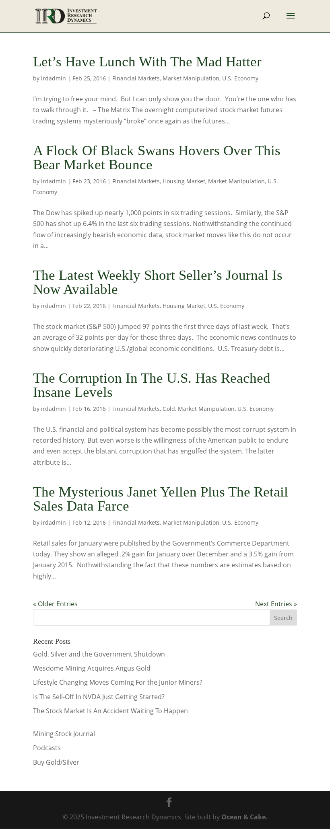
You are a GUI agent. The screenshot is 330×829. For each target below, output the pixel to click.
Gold (169, 408)
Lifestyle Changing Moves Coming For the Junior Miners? (117, 682)
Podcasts (47, 747)
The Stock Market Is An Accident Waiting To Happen (110, 710)
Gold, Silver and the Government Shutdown (99, 654)
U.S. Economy (240, 78)
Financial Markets (136, 78)
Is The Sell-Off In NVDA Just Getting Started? (99, 696)
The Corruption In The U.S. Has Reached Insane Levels (151, 385)
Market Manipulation (191, 78)
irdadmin (53, 78)
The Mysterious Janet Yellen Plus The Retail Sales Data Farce (160, 499)
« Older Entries (55, 603)
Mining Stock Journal (64, 733)
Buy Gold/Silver (56, 762)
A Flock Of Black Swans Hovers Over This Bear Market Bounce (156, 157)
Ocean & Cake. (244, 817)
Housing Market (184, 181)
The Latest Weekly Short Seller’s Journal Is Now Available (158, 282)
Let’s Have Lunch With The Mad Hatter (147, 62)
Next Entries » (276, 603)
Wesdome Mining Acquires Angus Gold (92, 668)
